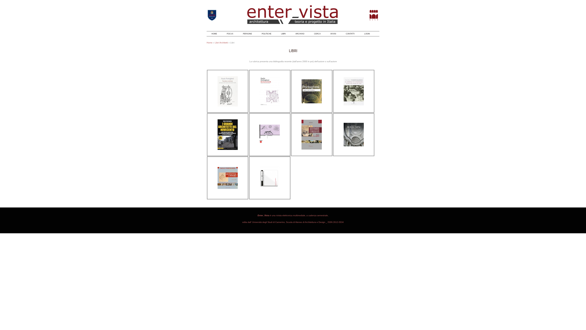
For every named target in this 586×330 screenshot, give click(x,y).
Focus (230, 34)
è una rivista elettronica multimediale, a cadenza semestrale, (293, 215)
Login (367, 34)
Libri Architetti (221, 42)
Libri (283, 34)
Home (214, 34)
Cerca (317, 34)
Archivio (299, 34)
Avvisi (333, 34)
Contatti (350, 34)
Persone (247, 34)
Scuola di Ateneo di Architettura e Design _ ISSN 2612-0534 (314, 222)
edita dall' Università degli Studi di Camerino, (263, 222)
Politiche (266, 34)
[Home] (292, 1)
